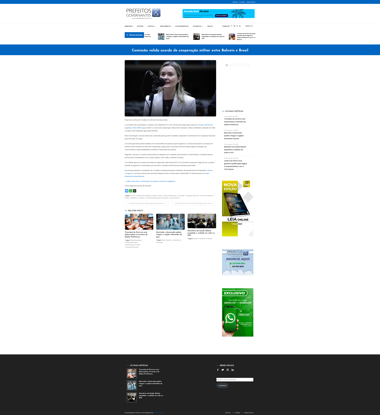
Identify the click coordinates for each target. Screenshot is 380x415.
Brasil (160, 196)
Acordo (132, 196)
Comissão (181, 196)
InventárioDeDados (131, 242)
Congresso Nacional (192, 196)
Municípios (129, 26)
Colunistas (197, 26)
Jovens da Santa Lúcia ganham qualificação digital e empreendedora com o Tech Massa (239, 36)
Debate (195, 239)
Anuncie (235, 2)
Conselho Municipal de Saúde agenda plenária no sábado (149, 203)
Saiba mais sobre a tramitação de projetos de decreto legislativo (151, 181)
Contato (242, 2)
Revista (210, 26)
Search (248, 26)
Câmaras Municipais (170, 196)
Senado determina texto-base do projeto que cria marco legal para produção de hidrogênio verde (195, 203)
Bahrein (155, 196)
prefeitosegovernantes (132, 245)
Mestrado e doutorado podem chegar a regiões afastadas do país (168, 36)
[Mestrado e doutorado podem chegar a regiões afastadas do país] (132, 385)
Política (151, 26)
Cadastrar (222, 385)
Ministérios (134, 198)
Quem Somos (251, 2)
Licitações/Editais (181, 26)
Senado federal (174, 198)
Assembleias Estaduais (143, 196)
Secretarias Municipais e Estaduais (157, 198)
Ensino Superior (167, 240)
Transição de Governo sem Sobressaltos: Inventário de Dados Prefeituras (136, 234)
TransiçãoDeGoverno (132, 247)
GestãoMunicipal (136, 240)
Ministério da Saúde (205, 239)
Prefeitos (142, 198)
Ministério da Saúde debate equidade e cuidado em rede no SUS (203, 36)
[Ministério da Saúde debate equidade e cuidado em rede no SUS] (132, 397)
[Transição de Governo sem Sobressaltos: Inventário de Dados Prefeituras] (132, 373)
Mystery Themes (158, 413)
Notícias (140, 26)
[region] (354, 398)
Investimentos (165, 26)
